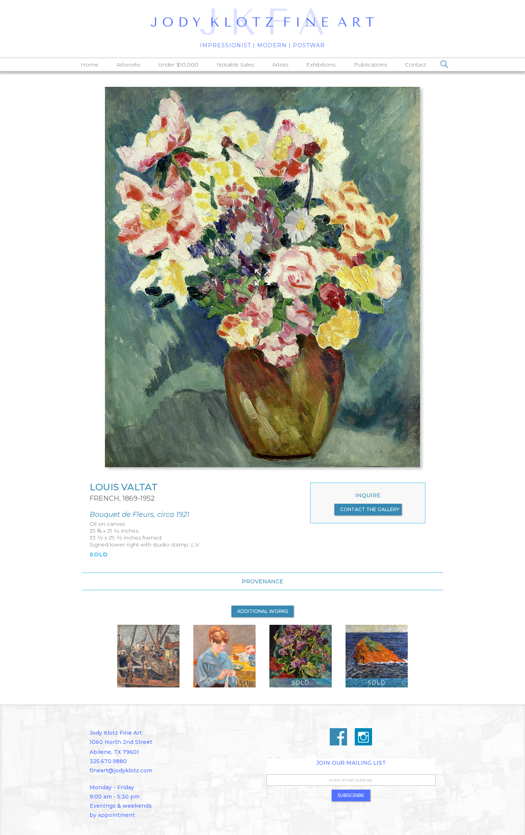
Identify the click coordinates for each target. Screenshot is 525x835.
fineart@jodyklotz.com (121, 770)
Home (89, 64)
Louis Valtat (124, 487)
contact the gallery (369, 509)
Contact (415, 64)
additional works (262, 611)
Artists (280, 64)
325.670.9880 (108, 761)
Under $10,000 (178, 64)
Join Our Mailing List (351, 762)
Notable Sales (235, 64)
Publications (370, 64)
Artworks (128, 64)
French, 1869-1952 (122, 498)
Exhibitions (321, 64)
